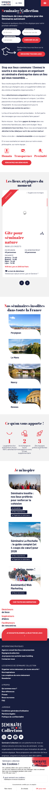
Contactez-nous (8, 659)
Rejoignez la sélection (10, 653)
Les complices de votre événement (16, 675)
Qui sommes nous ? (9, 689)
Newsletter (6, 678)
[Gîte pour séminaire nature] (24, 212)
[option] (24, 234)
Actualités (17, 508)
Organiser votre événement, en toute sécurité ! (20, 669)
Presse (4, 694)
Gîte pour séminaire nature (14, 237)
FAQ (3, 700)
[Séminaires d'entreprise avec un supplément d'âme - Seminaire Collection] (12, 731)
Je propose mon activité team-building (17, 656)
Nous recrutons (18, 593)
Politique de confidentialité (13, 717)
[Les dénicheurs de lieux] (45, 3)
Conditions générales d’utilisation (15, 711)
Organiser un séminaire (21, 515)
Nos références (8, 691)
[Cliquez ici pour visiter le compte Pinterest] (21, 737)
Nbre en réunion (10, 36)
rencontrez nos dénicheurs (16, 162)
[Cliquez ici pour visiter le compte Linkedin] (15, 738)
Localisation (29, 29)
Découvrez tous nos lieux (31, 54)
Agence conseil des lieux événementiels (18, 650)
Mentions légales (8, 714)
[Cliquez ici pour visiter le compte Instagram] (4, 738)
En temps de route (10, 29)
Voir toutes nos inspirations (24, 602)
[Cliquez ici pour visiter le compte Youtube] (9, 738)
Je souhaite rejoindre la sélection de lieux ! (24, 634)
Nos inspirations (19, 512)
